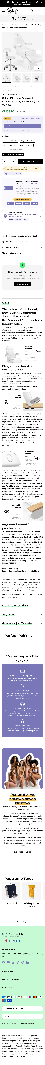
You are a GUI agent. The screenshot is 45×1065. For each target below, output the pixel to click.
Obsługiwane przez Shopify (26, 1023)
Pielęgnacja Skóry (31, 905)
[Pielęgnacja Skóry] (32, 891)
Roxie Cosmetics (12, 1023)
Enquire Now (22, 284)
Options (5, 136)
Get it (27, 4)
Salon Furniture (13, 25)
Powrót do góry (22, 922)
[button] (41, 10)
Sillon (4, 94)
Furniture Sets (24, 25)
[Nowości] (11, 891)
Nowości (11, 903)
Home (4, 25)
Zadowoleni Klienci (22, 852)
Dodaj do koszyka (30, 161)
